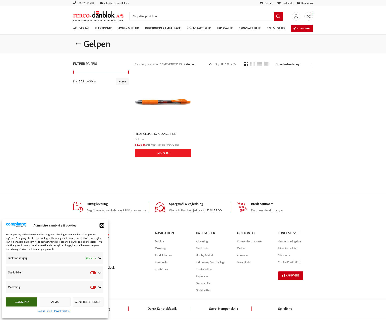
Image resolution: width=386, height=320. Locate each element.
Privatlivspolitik (62, 310)
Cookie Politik (45, 310)
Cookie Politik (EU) (289, 262)
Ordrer (241, 248)
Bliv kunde (284, 255)
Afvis (55, 302)
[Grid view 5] (259, 64)
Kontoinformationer (249, 241)
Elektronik (202, 248)
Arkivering (202, 241)
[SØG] (278, 16)
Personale (161, 262)
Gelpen (139, 139)
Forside (139, 64)
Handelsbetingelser (290, 241)
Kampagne (303, 28)
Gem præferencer (88, 302)
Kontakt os (161, 269)
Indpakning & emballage (210, 262)
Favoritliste (243, 262)
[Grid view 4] (252, 64)
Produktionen (163, 255)
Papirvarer (202, 276)
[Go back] (78, 44)
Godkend (22, 302)
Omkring (160, 248)
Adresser (242, 255)
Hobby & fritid (204, 255)
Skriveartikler (203, 283)
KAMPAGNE (292, 275)
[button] (102, 225)
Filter (122, 81)
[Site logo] (98, 16)
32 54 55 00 (214, 210)
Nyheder (153, 64)
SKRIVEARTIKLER (172, 64)
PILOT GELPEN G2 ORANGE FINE (155, 134)
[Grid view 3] (246, 64)
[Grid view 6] (266, 64)
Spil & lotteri (203, 290)
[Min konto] (296, 16)
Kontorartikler (204, 269)
